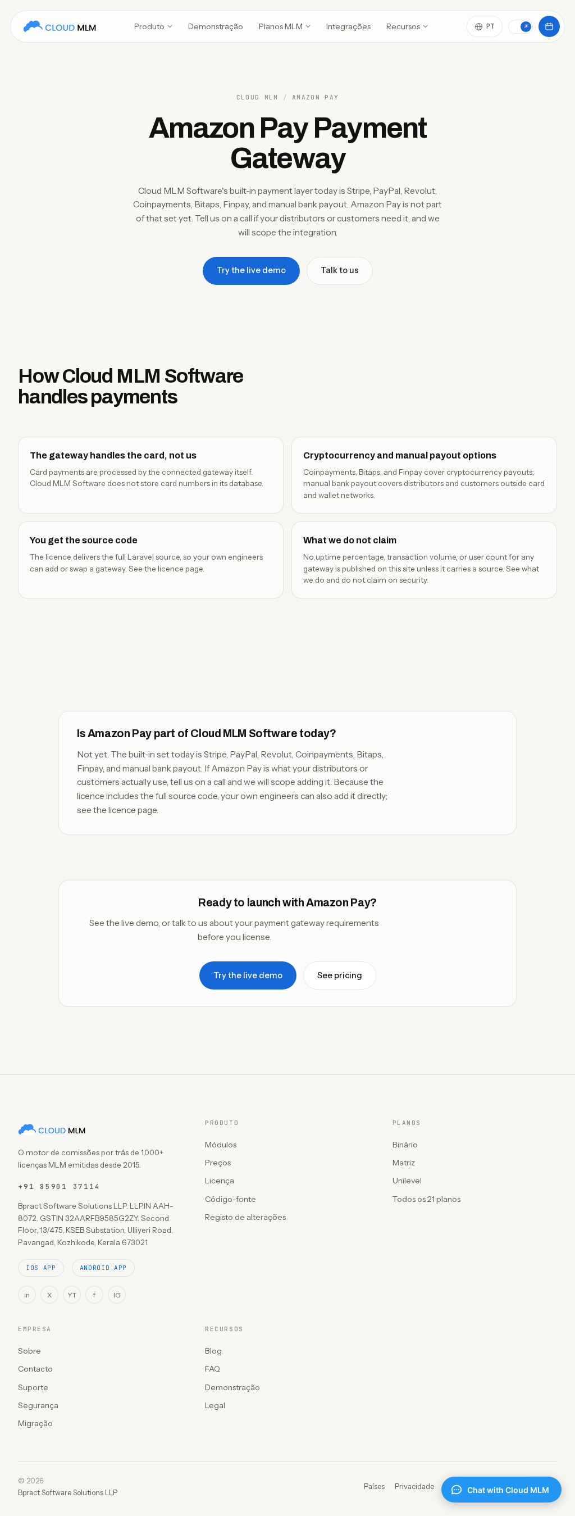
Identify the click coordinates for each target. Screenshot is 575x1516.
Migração (35, 1423)
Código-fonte (230, 1199)
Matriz (404, 1163)
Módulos (220, 1145)
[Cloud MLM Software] (59, 26)
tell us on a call (198, 782)
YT (71, 1295)
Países (374, 1486)
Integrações (348, 26)
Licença (219, 1180)
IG (117, 1295)
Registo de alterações (245, 1217)
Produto (149, 26)
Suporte (33, 1387)
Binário (405, 1145)
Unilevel (407, 1180)
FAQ (212, 1369)
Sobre (29, 1351)
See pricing (339, 975)
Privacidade (414, 1486)
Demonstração (215, 26)
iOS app (41, 1268)
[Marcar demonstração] (549, 26)
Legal (215, 1405)
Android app (103, 1268)
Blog (213, 1351)
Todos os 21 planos (426, 1199)
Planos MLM (281, 26)
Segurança (38, 1405)
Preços (218, 1163)
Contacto (35, 1369)
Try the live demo (251, 270)
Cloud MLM (257, 97)
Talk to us (340, 270)
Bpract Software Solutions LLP (67, 1492)
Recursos (403, 26)
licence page (180, 568)
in (27, 1295)
